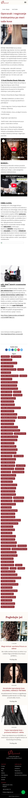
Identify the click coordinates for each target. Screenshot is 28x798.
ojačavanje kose (18, 501)
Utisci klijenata (4, 775)
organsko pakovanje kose (9, 546)
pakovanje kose (6, 549)
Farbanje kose (18, 766)
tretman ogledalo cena (8, 581)
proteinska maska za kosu (9, 552)
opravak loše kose (7, 533)
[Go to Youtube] (16, 761)
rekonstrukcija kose (7, 558)
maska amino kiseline (7, 469)
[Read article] (14, 631)
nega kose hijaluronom (8, 491)
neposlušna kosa (18, 497)
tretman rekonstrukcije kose (10, 584)
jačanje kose (17, 392)
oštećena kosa (22, 546)
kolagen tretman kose (8, 404)
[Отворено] (25, 2)
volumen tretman (7, 600)
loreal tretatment (7, 456)
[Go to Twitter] (12, 761)
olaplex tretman (6, 507)
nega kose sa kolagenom (8, 494)
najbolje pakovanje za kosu (9, 485)
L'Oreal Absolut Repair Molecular (11, 408)
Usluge (2, 768)
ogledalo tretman (7, 501)
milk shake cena (6, 472)
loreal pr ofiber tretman (9, 446)
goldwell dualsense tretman (10, 376)
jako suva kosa (18, 395)
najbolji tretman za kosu (8, 488)
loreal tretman (18, 456)
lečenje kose (21, 417)
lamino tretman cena (7, 411)
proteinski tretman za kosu (9, 555)
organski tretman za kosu (9, 542)
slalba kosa (5, 568)
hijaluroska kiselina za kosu (9, 388)
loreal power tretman (8, 465)
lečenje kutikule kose (7, 424)
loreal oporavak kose (8, 443)
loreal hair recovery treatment (10, 430)
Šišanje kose (17, 770)
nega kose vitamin (7, 497)
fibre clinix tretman (7, 366)
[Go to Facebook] (10, 761)
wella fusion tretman (8, 606)
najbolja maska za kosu (8, 478)
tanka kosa (21, 568)
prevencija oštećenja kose (19, 549)
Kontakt (3, 779)
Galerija (3, 773)
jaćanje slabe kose (6, 395)
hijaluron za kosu (6, 379)
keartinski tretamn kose (8, 398)
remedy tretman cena (7, 565)
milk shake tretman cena (8, 475)
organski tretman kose (8, 539)
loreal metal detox (20, 433)
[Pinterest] (18, 350)
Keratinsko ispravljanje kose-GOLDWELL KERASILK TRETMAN (14, 689)
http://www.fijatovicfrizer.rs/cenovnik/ (12, 334)
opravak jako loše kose (8, 529)
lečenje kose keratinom (8, 420)
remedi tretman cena (7, 562)
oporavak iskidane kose (8, 517)
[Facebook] (6, 350)
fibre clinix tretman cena (9, 369)
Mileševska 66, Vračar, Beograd (8, 785)
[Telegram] (21, 350)
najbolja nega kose (7, 481)
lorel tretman (21, 465)
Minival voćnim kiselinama (21, 775)
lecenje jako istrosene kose (9, 414)
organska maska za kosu (8, 536)
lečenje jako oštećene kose (9, 417)
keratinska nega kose (7, 401)
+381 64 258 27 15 (7, 789)
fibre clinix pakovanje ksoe (9, 363)
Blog (2, 770)
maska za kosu (19, 469)
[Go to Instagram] (14, 761)
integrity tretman (7, 392)
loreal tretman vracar (8, 462)
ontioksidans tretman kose (9, 510)
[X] (9, 350)
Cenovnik (3, 777)
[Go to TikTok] (18, 761)
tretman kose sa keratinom (9, 574)
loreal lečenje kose (7, 433)
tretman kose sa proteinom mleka (11, 578)
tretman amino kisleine (8, 571)
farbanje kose (5, 356)
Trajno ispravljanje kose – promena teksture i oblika (14, 731)
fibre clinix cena (16, 356)
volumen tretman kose (8, 603)
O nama (3, 766)
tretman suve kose (7, 587)
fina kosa (20, 369)
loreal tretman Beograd (8, 459)
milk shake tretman (18, 472)
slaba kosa (19, 565)
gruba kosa (23, 376)
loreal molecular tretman (9, 440)
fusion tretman (6, 372)
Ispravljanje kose (18, 773)
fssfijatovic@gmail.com (8, 792)
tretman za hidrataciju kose (9, 590)
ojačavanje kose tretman (8, 504)
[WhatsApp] (15, 350)
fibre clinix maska (7, 359)
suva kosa (13, 568)
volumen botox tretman (8, 597)
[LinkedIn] (12, 350)
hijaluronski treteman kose (9, 382)
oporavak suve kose (7, 526)
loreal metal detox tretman (9, 436)
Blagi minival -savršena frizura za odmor (14, 647)
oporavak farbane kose (8, 513)
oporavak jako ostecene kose (10, 523)
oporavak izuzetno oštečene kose (11, 520)
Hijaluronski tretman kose (9, 385)
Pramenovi (17, 768)
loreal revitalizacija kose (9, 452)
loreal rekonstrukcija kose (9, 449)
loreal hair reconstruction (9, 427)
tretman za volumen (7, 594)
